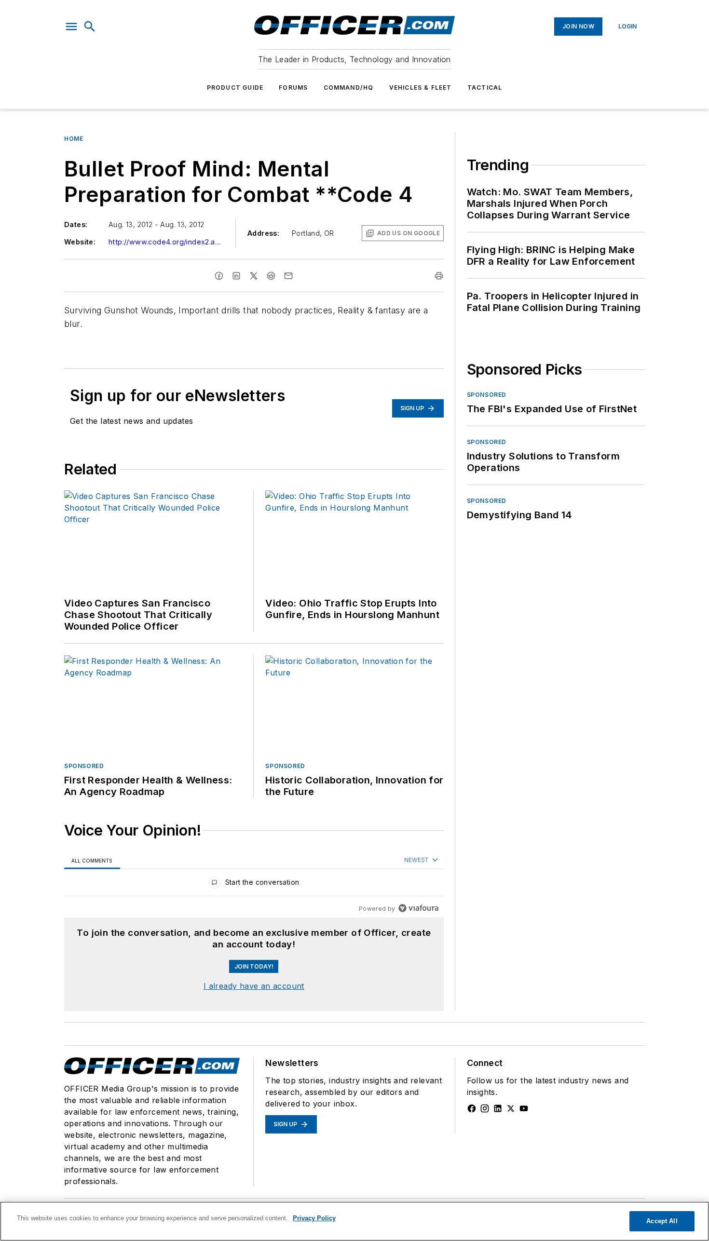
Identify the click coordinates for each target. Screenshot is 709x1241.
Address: (263, 233)
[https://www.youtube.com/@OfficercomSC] (524, 1108)
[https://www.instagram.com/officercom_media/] (485, 1108)
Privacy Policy (314, 1218)
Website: (79, 242)
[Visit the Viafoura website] (418, 908)
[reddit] (271, 276)
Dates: (75, 224)
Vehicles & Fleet (420, 87)
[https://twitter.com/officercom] (511, 1108)
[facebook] (219, 276)
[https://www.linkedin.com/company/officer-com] (498, 1108)
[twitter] (254, 276)
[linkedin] (236, 276)
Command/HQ (349, 87)
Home (73, 138)
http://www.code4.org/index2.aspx (166, 242)
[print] (439, 276)
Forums (293, 87)
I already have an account (254, 986)
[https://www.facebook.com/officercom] (472, 1108)
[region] (254, 884)
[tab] (92, 860)
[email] (288, 276)
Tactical (485, 87)
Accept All (661, 1221)
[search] (89, 26)
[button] (71, 26)
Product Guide (235, 87)
